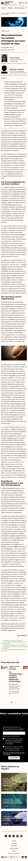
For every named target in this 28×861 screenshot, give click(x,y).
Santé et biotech (19, 8)
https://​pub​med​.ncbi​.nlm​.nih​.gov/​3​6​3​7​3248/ (14, 645)
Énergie (10, 8)
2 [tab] (12, 702)
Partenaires (14, 843)
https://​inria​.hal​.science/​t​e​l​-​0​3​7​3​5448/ (12, 640)
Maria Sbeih (15, 58)
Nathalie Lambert (17, 69)
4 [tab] (15, 702)
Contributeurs (14, 845)
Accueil (2, 13)
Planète (3, 8)
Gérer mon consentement (14, 853)
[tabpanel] (12, 680)
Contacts (14, 850)
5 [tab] (16, 702)
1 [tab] (11, 702)
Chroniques (7, 13)
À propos (14, 840)
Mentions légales (14, 848)
